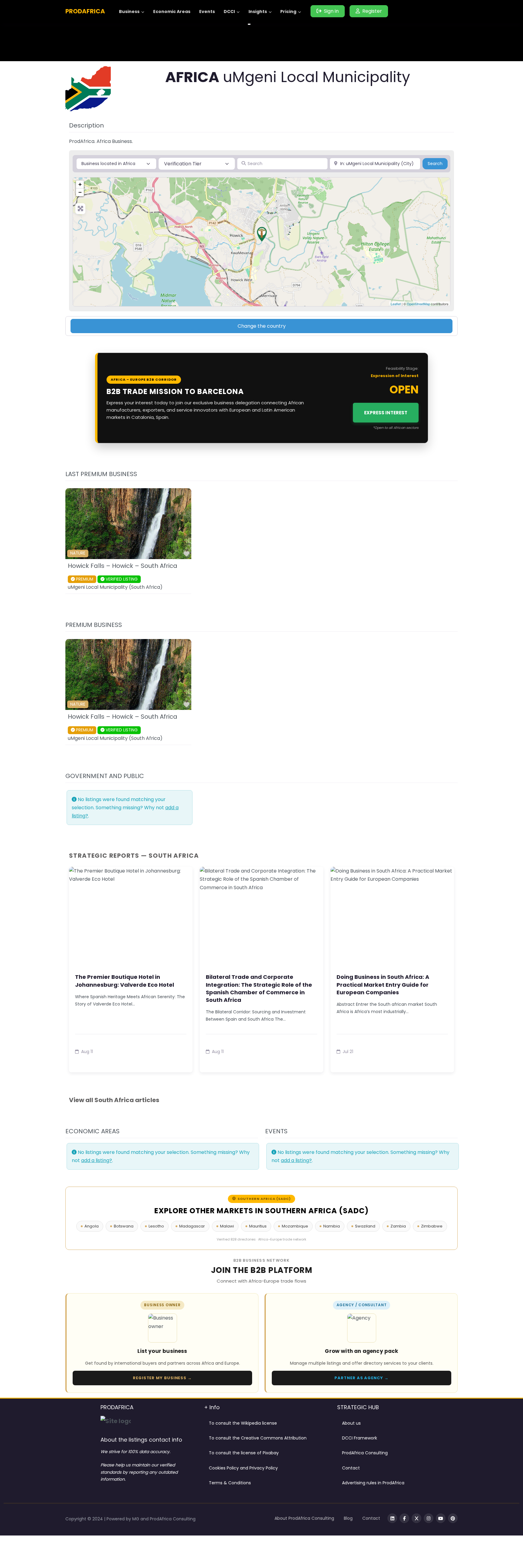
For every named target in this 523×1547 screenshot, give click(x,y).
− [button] (80, 192)
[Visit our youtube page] (441, 1518)
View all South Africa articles (114, 1100)
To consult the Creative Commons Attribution (258, 1438)
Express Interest (385, 412)
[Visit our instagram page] (428, 1518)
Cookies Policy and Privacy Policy (243, 1468)
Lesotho (156, 1226)
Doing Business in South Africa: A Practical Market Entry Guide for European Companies (383, 984)
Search (438, 163)
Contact (351, 1468)
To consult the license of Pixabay (244, 1453)
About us (351, 1423)
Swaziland (365, 1226)
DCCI (229, 11)
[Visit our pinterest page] (453, 1518)
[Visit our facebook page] (404, 1518)
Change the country (262, 326)
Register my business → (162, 1378)
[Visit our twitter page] (416, 1518)
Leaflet (396, 303)
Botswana (123, 1226)
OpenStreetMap (418, 303)
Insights (257, 11)
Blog (348, 1518)
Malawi (227, 1226)
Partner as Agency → (361, 1378)
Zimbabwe (431, 1226)
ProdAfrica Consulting (365, 1453)
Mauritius (258, 1226)
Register (372, 11)
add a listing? (96, 1160)
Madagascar (192, 1226)
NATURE (77, 553)
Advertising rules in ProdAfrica (373, 1483)
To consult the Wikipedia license (243, 1423)
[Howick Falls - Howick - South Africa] (261, 234)
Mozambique (295, 1226)
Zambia (398, 1226)
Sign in (331, 11)
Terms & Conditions (230, 1483)
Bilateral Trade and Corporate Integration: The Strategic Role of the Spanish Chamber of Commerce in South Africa (259, 988)
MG (136, 1519)
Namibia (331, 1226)
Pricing (288, 11)
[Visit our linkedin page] (392, 1518)
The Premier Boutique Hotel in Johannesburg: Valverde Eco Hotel (124, 980)
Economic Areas (171, 11)
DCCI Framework (359, 1438)
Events (207, 11)
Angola (91, 1226)
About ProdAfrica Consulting (304, 1518)
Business (129, 11)
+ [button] (80, 184)
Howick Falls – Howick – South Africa (122, 565)
